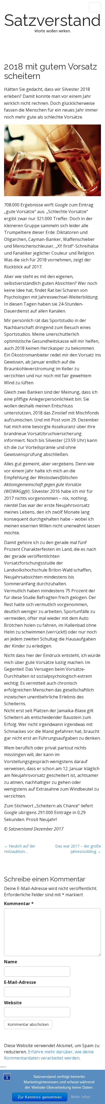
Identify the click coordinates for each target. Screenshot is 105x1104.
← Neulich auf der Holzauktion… (19, 848)
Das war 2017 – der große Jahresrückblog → (78, 848)
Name (10, 962)
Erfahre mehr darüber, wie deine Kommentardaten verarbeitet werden (49, 1055)
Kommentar (19, 903)
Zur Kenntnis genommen (40, 1097)
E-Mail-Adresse (20, 982)
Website (13, 1003)
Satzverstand (52, 20)
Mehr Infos (80, 1097)
